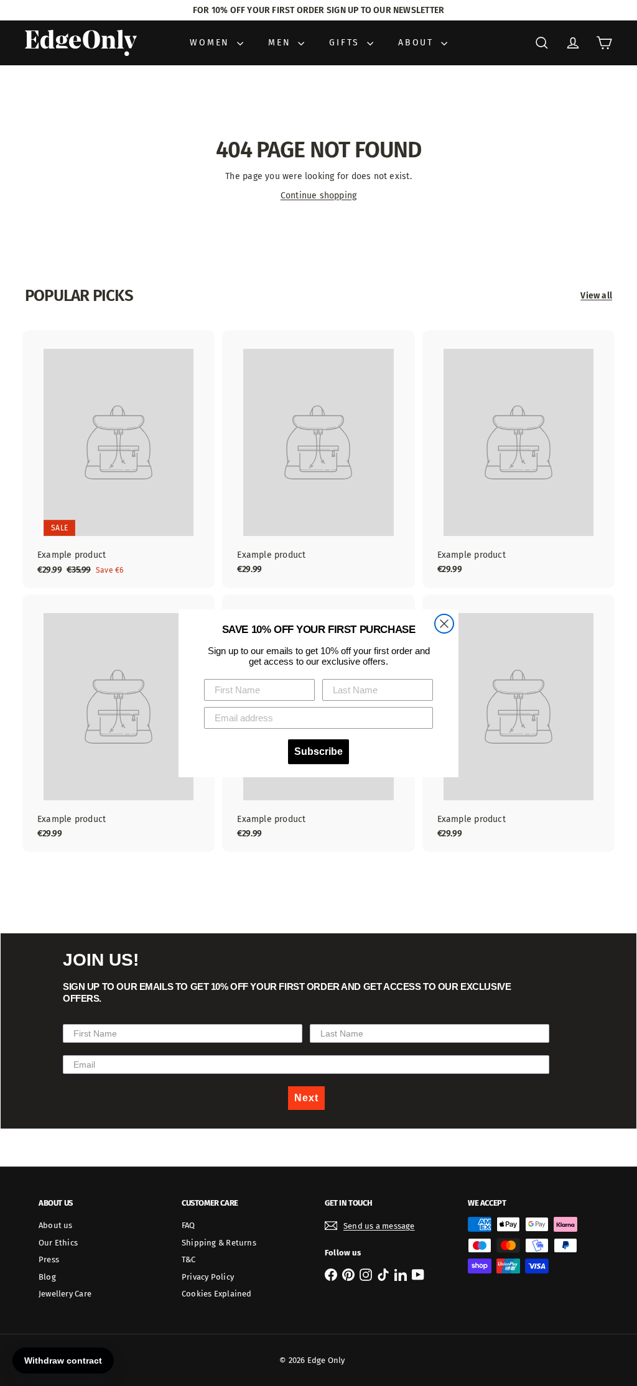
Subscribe (318, 751)
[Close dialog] (444, 623)
